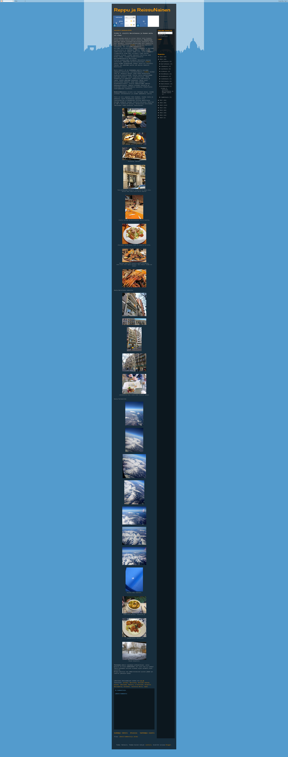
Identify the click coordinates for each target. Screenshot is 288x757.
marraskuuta (165, 64)
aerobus (125, 682)
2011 (161, 115)
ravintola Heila (136, 686)
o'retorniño (139, 684)
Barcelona (133, 682)
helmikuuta (165, 86)
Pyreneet (127, 686)
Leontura (149, 745)
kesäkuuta (165, 76)
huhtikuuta (165, 81)
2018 (161, 59)
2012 (161, 113)
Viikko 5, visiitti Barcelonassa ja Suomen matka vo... (167, 91)
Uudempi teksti (121, 733)
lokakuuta (165, 66)
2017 (161, 100)
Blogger (168, 745)
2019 (161, 57)
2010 (161, 117)
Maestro (131, 684)
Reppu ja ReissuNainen (142, 9)
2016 (161, 103)
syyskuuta (165, 69)
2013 (161, 110)
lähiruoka (123, 684)
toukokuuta (165, 79)
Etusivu (133, 733)
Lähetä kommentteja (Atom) (128, 736)
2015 (161, 105)
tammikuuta (165, 97)
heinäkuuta (165, 74)
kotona (116, 684)
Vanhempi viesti (147, 733)
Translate (164, 36)
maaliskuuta (165, 84)
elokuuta (164, 71)
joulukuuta (165, 61)
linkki (132, 45)
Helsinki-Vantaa (143, 682)
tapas (146, 686)
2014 (161, 108)
